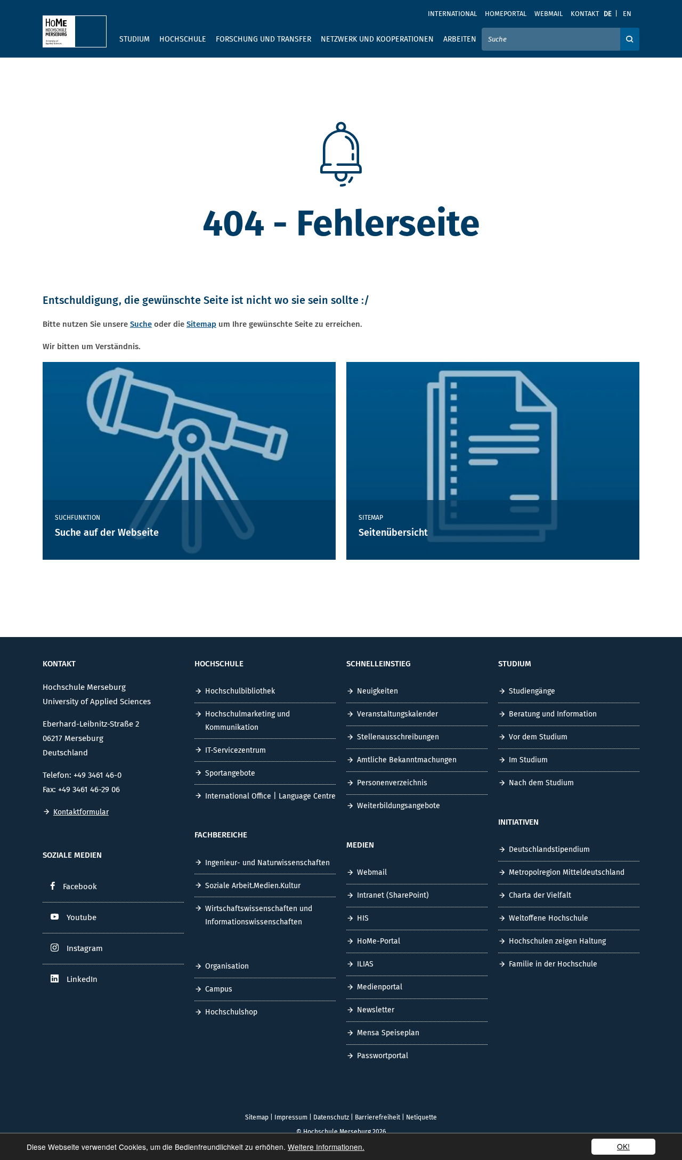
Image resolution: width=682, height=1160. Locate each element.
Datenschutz (331, 1117)
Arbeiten (459, 39)
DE (608, 14)
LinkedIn (82, 979)
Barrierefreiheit (377, 1117)
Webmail (548, 14)
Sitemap (201, 324)
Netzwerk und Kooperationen (377, 39)
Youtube (81, 917)
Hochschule (182, 39)
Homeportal (505, 14)
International (452, 14)
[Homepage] (75, 31)
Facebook (80, 886)
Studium (134, 39)
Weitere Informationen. (326, 1146)
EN (627, 14)
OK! (623, 1146)
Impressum (290, 1117)
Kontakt (585, 14)
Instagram (85, 948)
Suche (141, 324)
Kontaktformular (81, 812)
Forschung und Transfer (263, 39)
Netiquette (421, 1117)
